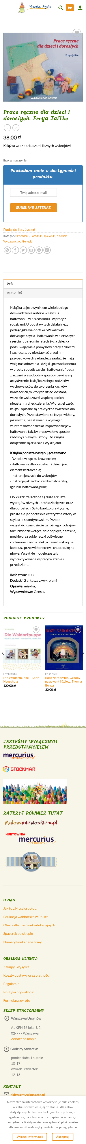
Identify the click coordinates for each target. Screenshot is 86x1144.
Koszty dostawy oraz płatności (26, 975)
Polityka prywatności (19, 992)
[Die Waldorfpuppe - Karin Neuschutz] (22, 647)
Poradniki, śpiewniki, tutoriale (48, 236)
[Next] (83, 662)
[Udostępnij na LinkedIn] (47, 250)
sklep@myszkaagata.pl (28, 1094)
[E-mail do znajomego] (31, 250)
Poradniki (23, 236)
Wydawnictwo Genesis (17, 241)
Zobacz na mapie (23, 1039)
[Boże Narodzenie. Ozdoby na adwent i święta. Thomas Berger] (64, 647)
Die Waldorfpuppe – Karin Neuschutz (21, 679)
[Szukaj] (60, 7)
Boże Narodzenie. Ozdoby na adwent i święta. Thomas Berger (63, 681)
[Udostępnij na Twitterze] (23, 250)
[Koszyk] (70, 7)
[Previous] (3, 662)
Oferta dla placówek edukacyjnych (29, 925)
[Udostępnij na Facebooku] (15, 250)
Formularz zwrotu (16, 1000)
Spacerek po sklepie (18, 933)
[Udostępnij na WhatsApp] (7, 250)
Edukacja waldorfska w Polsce (25, 916)
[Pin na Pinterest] (39, 250)
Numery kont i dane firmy (22, 942)
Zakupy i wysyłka (16, 967)
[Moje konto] (80, 7)
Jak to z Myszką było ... (20, 908)
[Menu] (7, 8)
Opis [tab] (10, 283)
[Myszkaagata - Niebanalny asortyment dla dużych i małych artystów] (35, 7)
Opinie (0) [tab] (14, 293)
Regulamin (11, 983)
